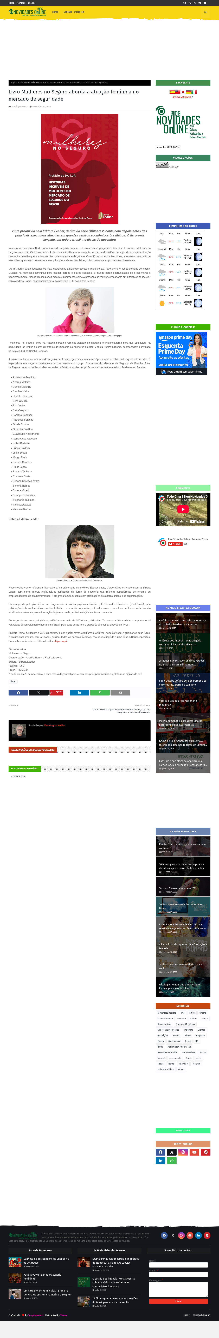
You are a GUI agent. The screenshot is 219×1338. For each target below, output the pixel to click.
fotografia (200, 1035)
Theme (63, 1315)
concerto (181, 1018)
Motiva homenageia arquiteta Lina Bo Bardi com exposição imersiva (180, 722)
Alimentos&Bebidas (167, 1013)
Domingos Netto (19, 106)
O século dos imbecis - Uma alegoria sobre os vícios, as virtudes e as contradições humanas (180, 642)
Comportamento (165, 1018)
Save (60, 691)
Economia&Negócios (185, 1024)
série (198, 1058)
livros (27, 82)
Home (11, 3)
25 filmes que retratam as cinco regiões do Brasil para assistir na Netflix (181, 662)
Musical (161, 1058)
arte (183, 1013)
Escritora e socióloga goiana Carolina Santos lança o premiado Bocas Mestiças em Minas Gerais (182, 763)
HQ (196, 1041)
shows (161, 1064)
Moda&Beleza (188, 1052)
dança (205, 1018)
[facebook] (184, 3)
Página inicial (17, 82)
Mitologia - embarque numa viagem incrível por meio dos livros (180, 986)
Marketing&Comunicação (179, 1047)
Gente (188, 1041)
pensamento (175, 1058)
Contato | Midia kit (25, 3)
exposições (163, 1035)
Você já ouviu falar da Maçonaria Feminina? (178, 702)
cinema (202, 1013)
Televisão (183, 1064)
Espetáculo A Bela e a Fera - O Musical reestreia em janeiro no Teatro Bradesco (182, 926)
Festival (176, 1035)
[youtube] (205, 3)
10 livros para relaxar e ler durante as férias (180, 906)
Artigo (192, 1013)
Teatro (171, 1064)
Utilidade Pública (166, 1069)
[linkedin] (160, 1160)
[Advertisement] (109, 47)
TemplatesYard (35, 1315)
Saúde (189, 1058)
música (203, 1052)
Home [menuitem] (55, 11)
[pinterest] (199, 3)
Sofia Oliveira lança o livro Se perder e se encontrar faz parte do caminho (182, 682)
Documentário (164, 1024)
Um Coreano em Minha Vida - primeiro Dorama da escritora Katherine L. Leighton (47, 1292)
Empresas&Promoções (168, 1030)
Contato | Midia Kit (201, 1315)
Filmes (188, 1035)
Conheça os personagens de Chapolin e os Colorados (46, 1260)
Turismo (196, 1064)
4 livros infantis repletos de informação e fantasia (183, 946)
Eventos (201, 1030)
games (161, 1041)
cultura (193, 1018)
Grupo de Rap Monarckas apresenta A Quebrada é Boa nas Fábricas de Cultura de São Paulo (182, 743)
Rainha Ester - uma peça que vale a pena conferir (182, 846)
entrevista (188, 1030)
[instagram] (194, 3)
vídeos (181, 1069)
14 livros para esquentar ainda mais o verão (181, 966)
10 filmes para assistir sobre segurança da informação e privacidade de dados (181, 866)
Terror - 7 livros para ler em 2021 (177, 888)
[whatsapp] (172, 1160)
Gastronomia (174, 1041)
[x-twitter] (189, 3)
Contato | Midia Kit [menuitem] (73, 11)
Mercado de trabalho (167, 1052)
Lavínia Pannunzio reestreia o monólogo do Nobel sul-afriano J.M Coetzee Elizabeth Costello (182, 622)
